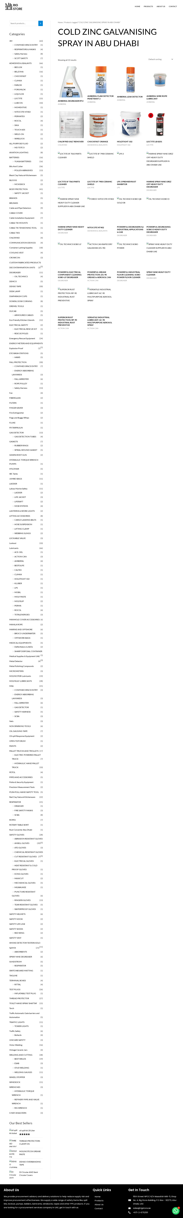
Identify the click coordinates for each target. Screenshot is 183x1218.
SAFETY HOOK (16, 919)
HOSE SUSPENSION (23, 524)
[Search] (40, 23)
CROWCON (14, 257)
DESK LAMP (14, 291)
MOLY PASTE (20, 596)
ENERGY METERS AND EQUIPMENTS (26, 343)
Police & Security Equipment (21, 782)
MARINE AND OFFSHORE (20, 629)
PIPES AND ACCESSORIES (20, 777)
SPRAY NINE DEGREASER (20, 956)
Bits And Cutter (16, 166)
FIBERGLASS (15, 398)
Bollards (18, 1035)
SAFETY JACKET (21, 193)
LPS (16, 588)
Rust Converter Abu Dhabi (20, 830)
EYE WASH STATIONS (18, 353)
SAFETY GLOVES (16, 834)
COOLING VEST (16, 252)
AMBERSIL (19, 561)
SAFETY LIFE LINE (17, 924)
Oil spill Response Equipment (21, 736)
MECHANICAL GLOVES (24, 883)
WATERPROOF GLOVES (25, 909)
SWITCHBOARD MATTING (21, 970)
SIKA (16, 125)
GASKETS (13, 441)
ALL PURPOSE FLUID (18, 143)
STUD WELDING (21, 1068)
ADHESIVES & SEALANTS (20, 63)
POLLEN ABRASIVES (23, 170)
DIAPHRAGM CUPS (18, 296)
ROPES (12, 820)
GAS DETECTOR (16, 432)
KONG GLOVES (21, 874)
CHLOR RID (14, 238)
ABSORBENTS (20, 952)
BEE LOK (18, 67)
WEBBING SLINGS (22, 533)
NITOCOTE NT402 (22, 112)
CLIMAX (18, 80)
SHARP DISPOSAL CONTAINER (28, 651)
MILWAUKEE (20, 887)
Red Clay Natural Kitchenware (22, 797)
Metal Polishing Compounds (21, 666)
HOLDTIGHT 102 (22, 579)
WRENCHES (14, 1087)
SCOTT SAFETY (21, 58)
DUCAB (12, 311)
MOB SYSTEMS (21, 506)
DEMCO (13, 281)
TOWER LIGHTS (21, 1026)
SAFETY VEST (15, 938)
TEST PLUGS (14, 989)
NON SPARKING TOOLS (20, 726)
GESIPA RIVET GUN (18, 455)
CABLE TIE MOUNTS (18, 223)
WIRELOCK (19, 138)
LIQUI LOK (19, 94)
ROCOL (17, 120)
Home (137, 6)
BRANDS (13, 198)
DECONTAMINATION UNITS (22, 267)
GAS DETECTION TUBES (25, 436)
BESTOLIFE (19, 565)
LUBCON (18, 103)
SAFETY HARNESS (22, 712)
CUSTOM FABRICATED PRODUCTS (25, 262)
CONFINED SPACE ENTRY (26, 45)
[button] (176, 1211)
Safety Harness (20, 54)
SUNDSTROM (15, 961)
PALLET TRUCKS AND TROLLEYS (23, 751)
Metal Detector (16, 661)
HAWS (17, 357)
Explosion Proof (16, 348)
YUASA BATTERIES (22, 161)
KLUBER (18, 583)
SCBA (16, 716)
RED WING (19, 933)
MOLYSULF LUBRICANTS (20, 681)
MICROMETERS (16, 671)
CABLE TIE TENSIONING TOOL (23, 228)
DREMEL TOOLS (16, 306)
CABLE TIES (14, 233)
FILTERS (12, 403)
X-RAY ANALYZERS (17, 1113)
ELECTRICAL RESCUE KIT (25, 329)
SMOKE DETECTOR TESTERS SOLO (24, 943)
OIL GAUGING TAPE (18, 731)
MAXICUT (19, 878)
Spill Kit (12, 948)
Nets (11, 721)
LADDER (13, 483)
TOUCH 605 (19, 129)
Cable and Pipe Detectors (20, 208)
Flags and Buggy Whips (19, 417)
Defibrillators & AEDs (23, 647)
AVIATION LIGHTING (18, 152)
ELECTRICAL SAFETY (18, 325)
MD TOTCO (19, 147)
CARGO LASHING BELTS (25, 520)
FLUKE (12, 422)
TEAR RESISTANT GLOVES (25, 904)
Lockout (12, 543)
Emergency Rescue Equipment (22, 338)
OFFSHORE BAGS (22, 638)
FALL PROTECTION (18, 362)
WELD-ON (19, 134)
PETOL (12, 772)
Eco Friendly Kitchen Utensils (21, 320)
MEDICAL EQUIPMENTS (20, 643)
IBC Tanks (13, 474)
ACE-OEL (18, 552)
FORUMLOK (20, 89)
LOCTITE (18, 98)
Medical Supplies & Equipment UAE (24, 656)
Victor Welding (15, 1045)
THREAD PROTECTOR (19, 998)
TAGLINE (13, 975)
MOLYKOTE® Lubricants (20, 676)
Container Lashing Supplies (21, 247)
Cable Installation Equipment (21, 218)
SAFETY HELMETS (17, 914)
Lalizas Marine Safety (18, 488)
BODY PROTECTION (18, 189)
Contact (173, 6)
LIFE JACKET (20, 497)
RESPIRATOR (15, 802)
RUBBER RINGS (21, 445)
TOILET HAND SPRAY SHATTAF (23, 1003)
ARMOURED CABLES (23, 315)
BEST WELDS (20, 1059)
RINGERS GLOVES (22, 900)
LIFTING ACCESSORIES (19, 516)
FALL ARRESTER (21, 379)
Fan (11, 393)
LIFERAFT (18, 501)
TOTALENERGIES (22, 614)
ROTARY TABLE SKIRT (19, 825)
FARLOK (18, 85)
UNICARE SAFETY (17, 1040)
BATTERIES (14, 157)
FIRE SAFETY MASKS (23, 810)
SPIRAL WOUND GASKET (25, 450)
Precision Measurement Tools (22, 787)
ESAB (16, 1063)
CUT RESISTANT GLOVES (25, 856)
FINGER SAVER (16, 408)
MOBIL (17, 592)
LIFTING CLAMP (21, 529)
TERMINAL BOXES (17, 980)
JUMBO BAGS (15, 478)
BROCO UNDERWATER (24, 633)
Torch (11, 1008)
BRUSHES (13, 203)
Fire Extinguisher (16, 413)
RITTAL (17, 984)
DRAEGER (19, 806)
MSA (11, 686)
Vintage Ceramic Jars (18, 1050)
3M (10, 41)
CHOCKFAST (20, 76)
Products (148, 6)
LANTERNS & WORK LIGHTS (22, 511)
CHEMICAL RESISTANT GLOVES (28, 852)
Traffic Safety (14, 1031)
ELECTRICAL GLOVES (24, 861)
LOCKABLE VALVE (17, 538)
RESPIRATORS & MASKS (25, 49)
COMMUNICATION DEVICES (22, 242)
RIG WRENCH (20, 1108)
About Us (161, 6)
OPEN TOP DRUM (17, 741)
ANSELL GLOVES (21, 843)
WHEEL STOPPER (17, 1077)
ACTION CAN (20, 556)
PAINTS (12, 746)
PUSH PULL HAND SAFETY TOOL (24, 792)
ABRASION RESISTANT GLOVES (28, 838)
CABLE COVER (16, 213)
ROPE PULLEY (20, 383)
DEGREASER (15, 272)
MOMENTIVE (20, 107)
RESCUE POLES (21, 333)
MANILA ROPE (16, 624)
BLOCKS (13, 180)
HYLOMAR (14, 469)
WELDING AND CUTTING (20, 1055)
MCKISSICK (19, 184)
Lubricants (13, 548)
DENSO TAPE (15, 286)
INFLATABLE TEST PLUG (25, 993)
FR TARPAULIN (16, 427)
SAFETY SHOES (16, 929)
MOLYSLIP (19, 601)
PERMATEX (19, 116)
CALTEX (18, 570)
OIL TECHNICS (21, 276)
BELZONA (19, 71)
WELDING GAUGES (23, 1072)
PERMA (17, 605)
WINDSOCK (14, 1082)
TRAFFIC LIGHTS (16, 1022)
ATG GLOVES (20, 847)
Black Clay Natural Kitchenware (22, 175)
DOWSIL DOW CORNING (20, 301)
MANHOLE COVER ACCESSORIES (24, 619)
